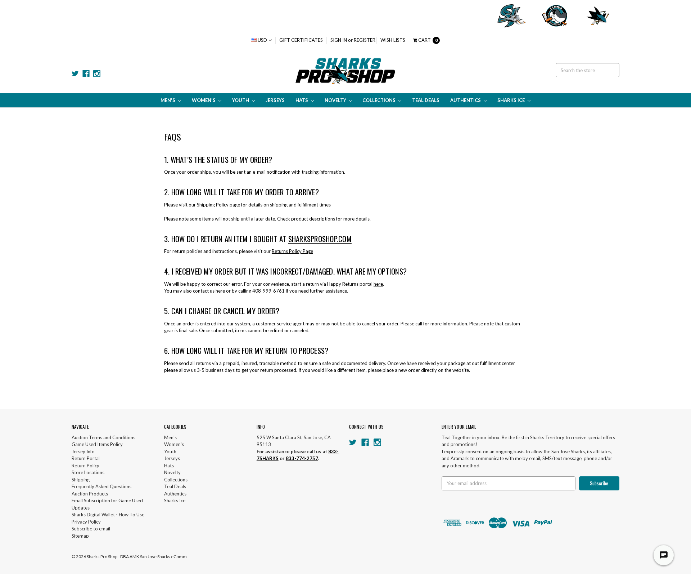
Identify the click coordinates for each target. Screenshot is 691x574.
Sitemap (80, 536)
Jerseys (275, 100)
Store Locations (88, 472)
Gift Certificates (301, 40)
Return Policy (85, 465)
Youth (241, 100)
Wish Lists (392, 40)
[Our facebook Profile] (86, 73)
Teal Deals (425, 100)
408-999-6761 (268, 291)
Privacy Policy (86, 522)
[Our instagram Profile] (96, 73)
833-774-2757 (302, 458)
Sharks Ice (511, 100)
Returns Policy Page (292, 251)
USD (262, 40)
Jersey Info (83, 451)
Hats (302, 100)
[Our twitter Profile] (75, 73)
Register (364, 40)
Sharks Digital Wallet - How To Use (108, 514)
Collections (379, 100)
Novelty (336, 100)
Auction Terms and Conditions (103, 437)
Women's (204, 100)
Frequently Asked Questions (101, 486)
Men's (168, 100)
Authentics (466, 100)
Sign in (338, 40)
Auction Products (90, 494)
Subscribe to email (91, 528)
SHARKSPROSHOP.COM (320, 238)
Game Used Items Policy (97, 444)
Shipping (81, 479)
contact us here (209, 291)
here (378, 284)
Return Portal (86, 458)
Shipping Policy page (218, 205)
